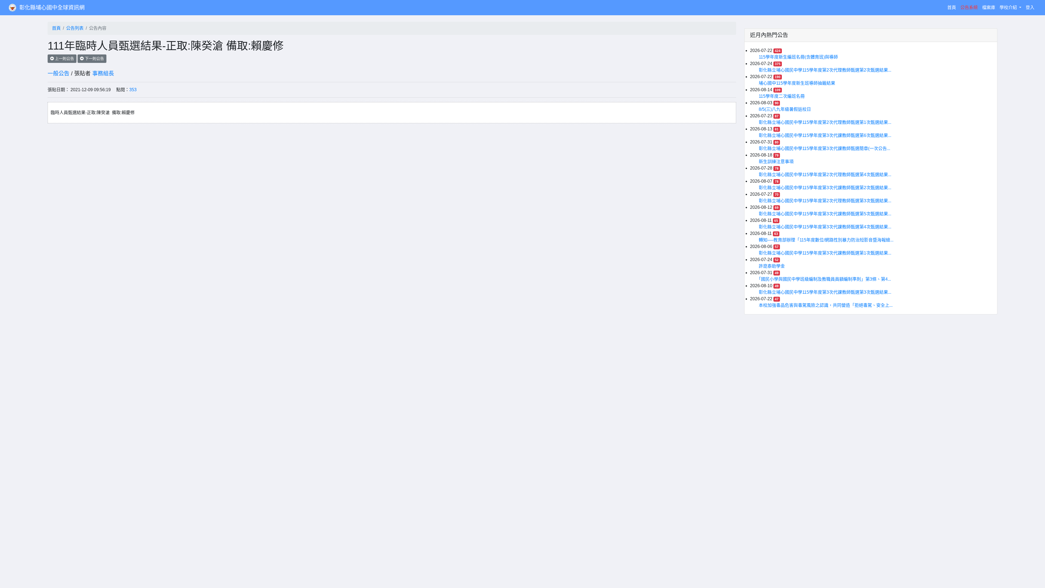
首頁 (952, 7)
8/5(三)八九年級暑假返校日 (785, 109)
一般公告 (58, 73)
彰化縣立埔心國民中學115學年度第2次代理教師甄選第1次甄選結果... (825, 122)
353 (133, 89)
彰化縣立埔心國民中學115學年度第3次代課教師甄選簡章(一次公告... (824, 148)
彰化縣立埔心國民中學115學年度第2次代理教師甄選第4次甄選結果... (825, 174)
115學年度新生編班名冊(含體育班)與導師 (798, 57)
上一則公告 (64, 58)
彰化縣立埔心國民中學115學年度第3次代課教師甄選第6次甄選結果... (825, 135)
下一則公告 (94, 58)
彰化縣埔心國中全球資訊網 (52, 8)
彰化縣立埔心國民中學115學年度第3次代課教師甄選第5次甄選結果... (825, 214)
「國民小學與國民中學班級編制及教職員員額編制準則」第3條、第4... (825, 279)
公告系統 (969, 7)
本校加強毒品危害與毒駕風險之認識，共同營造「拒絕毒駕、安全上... (826, 305)
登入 (1030, 7)
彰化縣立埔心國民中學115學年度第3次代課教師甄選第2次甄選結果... (825, 187)
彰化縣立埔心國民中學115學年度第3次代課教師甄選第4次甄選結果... (825, 227)
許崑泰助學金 (772, 266)
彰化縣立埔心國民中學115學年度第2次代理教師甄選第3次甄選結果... (825, 200)
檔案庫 (988, 7)
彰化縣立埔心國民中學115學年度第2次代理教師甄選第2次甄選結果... (825, 70)
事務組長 (103, 73)
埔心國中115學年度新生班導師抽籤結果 (797, 83)
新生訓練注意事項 (776, 161)
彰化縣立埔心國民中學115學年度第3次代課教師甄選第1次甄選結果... (825, 253)
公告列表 (75, 28)
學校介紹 (1009, 7)
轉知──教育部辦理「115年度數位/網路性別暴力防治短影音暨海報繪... (826, 240)
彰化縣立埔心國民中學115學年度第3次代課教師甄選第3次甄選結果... (825, 292)
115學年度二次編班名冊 (782, 96)
